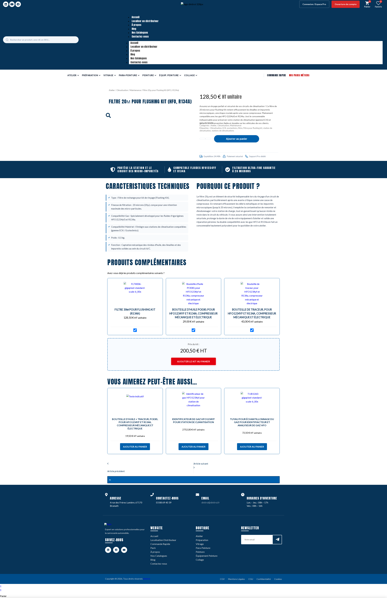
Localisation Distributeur (163, 540)
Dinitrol (146, 578)
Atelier (112, 90)
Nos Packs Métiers (299, 75)
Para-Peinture (203, 547)
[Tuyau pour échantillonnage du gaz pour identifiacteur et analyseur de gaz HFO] (251, 403)
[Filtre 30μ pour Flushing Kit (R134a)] (135, 293)
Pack (153, 547)
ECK (224, 128)
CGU (250, 579)
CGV (222, 579)
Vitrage (200, 543)
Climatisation (122, 90)
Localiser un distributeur (145, 21)
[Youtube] (12, 4)
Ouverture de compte (345, 4)
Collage (200, 559)
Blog (134, 29)
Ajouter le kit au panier (193, 361)
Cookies (278, 579)
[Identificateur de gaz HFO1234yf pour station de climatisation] (193, 403)
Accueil (135, 17)
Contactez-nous (140, 36)
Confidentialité (264, 579)
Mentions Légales (236, 579)
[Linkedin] (5, 4)
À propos (136, 25)
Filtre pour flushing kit (252, 128)
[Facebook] (18, 4)
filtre (240, 128)
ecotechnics (232, 128)
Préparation (202, 540)
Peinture (200, 551)
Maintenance (135, 90)
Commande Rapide (276, 75)
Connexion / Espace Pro (314, 4)
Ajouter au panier (236, 138)
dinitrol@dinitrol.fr (210, 502)
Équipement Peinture (206, 555)
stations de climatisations (223, 130)
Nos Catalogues (140, 32)
